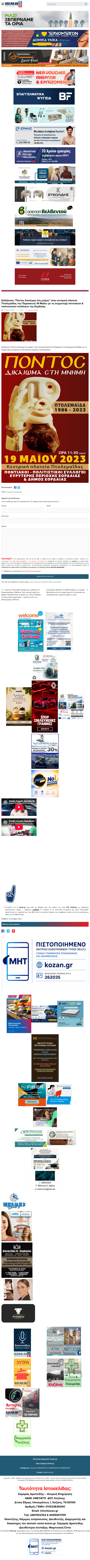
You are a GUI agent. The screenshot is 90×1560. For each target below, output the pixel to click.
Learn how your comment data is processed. (46, 582)
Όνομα (3, 506)
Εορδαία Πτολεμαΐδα (14, 492)
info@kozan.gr (45, 1472)
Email (49, 506)
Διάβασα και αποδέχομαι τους (23, 571)
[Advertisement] (45, 864)
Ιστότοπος (5, 516)
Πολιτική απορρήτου (19, 561)
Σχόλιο (3, 526)
